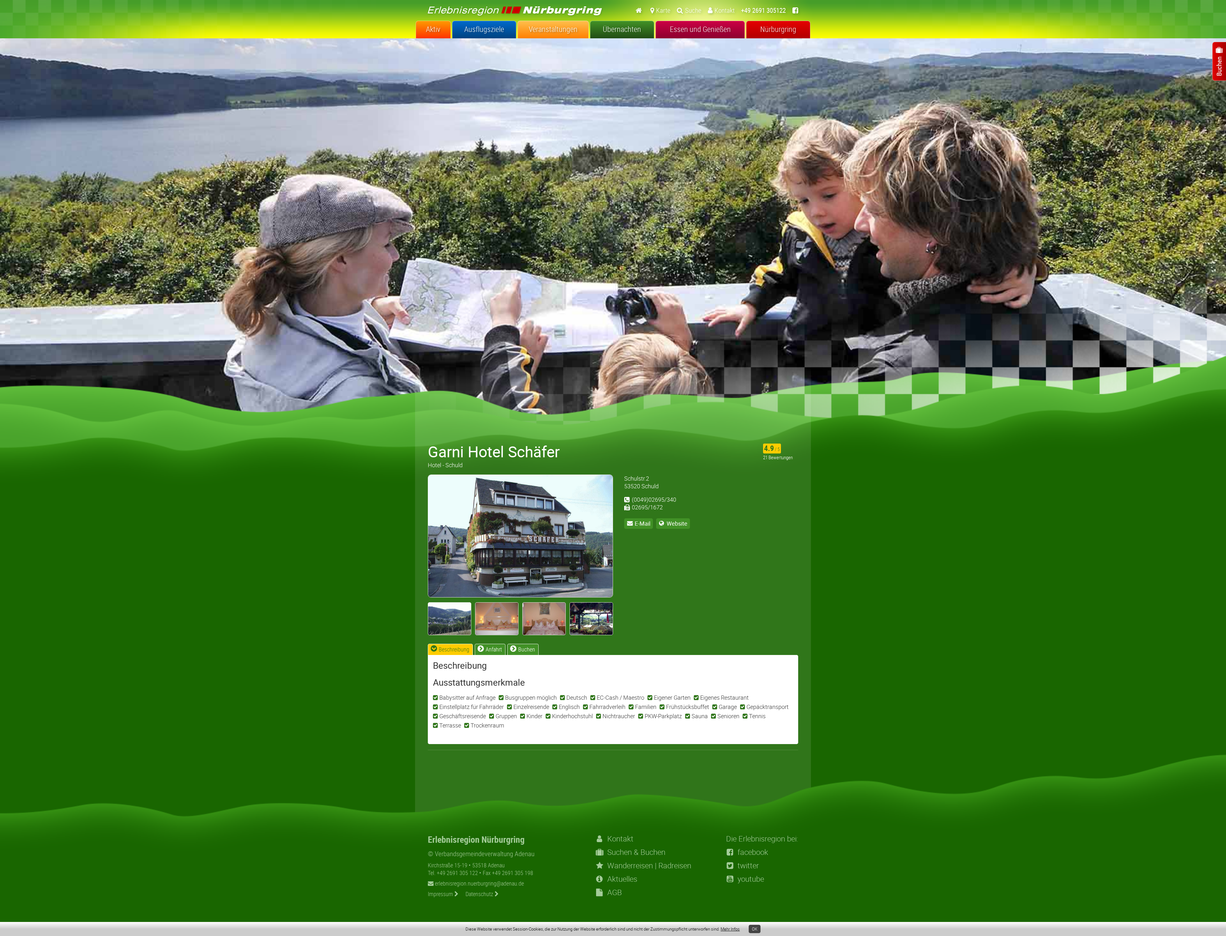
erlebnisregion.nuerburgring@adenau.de (479, 883)
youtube (751, 879)
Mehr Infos (730, 929)
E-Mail (642, 523)
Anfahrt (494, 649)
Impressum (441, 894)
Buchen (526, 649)
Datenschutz (480, 894)
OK (754, 929)
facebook (753, 852)
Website (677, 523)
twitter (748, 865)
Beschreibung (454, 649)
